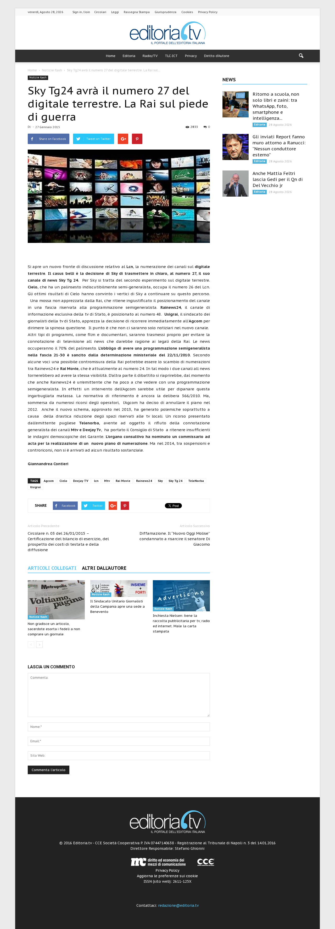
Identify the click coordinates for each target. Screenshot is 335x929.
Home (110, 56)
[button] (301, 56)
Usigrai (35, 487)
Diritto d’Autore (216, 56)
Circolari (100, 12)
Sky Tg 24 (175, 481)
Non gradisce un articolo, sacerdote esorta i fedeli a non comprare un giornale (54, 629)
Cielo (63, 481)
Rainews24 (144, 481)
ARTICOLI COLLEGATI (52, 568)
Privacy (191, 56)
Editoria (129, 56)
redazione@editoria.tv (178, 905)
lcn (96, 481)
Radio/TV (150, 56)
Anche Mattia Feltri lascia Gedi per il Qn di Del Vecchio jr (278, 179)
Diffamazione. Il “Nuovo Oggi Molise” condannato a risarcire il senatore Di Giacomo (174, 539)
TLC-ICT (171, 56)
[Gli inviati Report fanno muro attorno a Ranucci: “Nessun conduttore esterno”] (235, 147)
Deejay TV (80, 481)
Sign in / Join (81, 12)
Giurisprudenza (165, 12)
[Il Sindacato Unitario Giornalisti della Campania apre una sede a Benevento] (118, 588)
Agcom (49, 481)
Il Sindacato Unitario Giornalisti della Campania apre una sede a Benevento (117, 606)
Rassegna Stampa (137, 12)
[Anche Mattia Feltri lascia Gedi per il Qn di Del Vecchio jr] (235, 183)
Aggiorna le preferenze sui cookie (167, 876)
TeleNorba (196, 481)
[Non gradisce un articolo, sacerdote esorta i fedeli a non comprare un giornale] (56, 599)
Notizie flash (38, 77)
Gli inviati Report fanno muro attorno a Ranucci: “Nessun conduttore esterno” (279, 146)
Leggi (115, 12)
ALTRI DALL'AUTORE (104, 568)
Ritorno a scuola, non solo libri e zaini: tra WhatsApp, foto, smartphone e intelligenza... (276, 106)
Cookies (187, 12)
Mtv (107, 481)
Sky (160, 481)
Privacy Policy (207, 12)
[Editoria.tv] (167, 33)
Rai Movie (123, 481)
